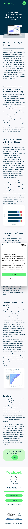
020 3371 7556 (14, 488)
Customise (13, 278)
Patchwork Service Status (14, 504)
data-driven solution (8, 76)
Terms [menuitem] (6, 510)
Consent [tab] (5, 249)
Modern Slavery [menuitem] (19, 510)
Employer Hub (14, 495)
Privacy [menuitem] (11, 510)
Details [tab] (14, 249)
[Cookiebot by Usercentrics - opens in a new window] (20, 245)
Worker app (14, 500)
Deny (14, 283)
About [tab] (23, 249)
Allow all (14, 274)
